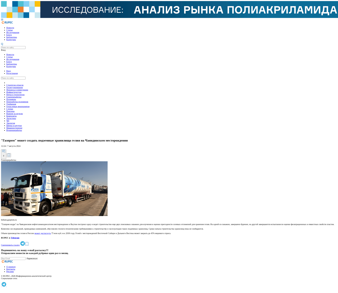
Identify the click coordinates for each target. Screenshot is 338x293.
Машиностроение (14, 128)
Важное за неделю (14, 114)
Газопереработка (13, 97)
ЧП (7, 121)
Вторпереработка (14, 130)
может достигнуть (42, 233)
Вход (3, 50)
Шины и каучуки (14, 125)
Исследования (12, 32)
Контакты (10, 269)
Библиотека (11, 37)
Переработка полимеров (17, 102)
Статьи (9, 30)
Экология (10, 123)
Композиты (11, 116)
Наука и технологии (15, 94)
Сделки (9, 109)
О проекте (11, 267)
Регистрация (12, 73)
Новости (10, 28)
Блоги (9, 35)
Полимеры (11, 99)
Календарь (11, 39)
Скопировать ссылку (10, 245)
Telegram (15, 238)
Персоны (10, 111)
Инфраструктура (13, 92)
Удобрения (11, 104)
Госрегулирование (14, 87)
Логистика (11, 118)
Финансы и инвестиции (17, 90)
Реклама (10, 271)
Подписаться (32, 259)
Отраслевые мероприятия (17, 106)
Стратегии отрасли (15, 85)
